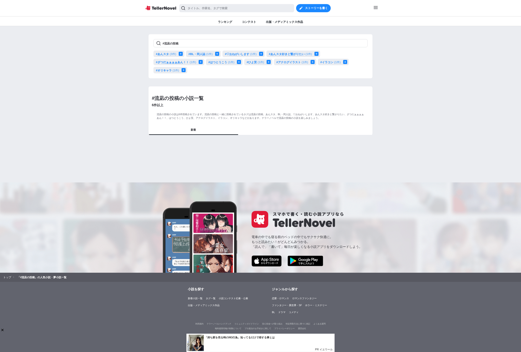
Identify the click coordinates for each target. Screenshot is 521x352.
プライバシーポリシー (284, 328)
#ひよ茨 (255, 62)
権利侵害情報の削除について (228, 328)
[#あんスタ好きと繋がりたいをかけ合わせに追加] (317, 54)
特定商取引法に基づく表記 (298, 324)
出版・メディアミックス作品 (204, 305)
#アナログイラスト (292, 62)
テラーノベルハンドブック (219, 324)
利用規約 (199, 324)
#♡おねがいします (241, 54)
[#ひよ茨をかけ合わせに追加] (269, 62)
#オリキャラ (167, 70)
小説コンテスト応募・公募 (233, 298)
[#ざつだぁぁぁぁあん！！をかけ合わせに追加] (201, 62)
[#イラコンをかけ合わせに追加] (346, 62)
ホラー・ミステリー (316, 305)
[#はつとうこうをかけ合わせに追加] (240, 62)
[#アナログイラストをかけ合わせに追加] (313, 62)
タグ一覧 (211, 298)
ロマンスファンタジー (304, 298)
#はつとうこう (221, 62)
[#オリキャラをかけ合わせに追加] (184, 70)
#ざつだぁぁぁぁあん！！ (176, 62)
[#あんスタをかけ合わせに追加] (181, 54)
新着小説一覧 (195, 298)
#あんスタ (166, 54)
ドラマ (282, 312)
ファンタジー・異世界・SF (287, 305)
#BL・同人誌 (200, 54)
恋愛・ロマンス (280, 298)
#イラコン (330, 62)
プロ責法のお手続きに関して (258, 328)
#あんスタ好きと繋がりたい (290, 54)
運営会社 (302, 328)
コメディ (294, 312)
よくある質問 (319, 324)
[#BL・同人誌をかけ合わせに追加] (218, 54)
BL (273, 312)
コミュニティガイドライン (246, 324)
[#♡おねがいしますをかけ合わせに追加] (262, 54)
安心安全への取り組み (272, 324)
